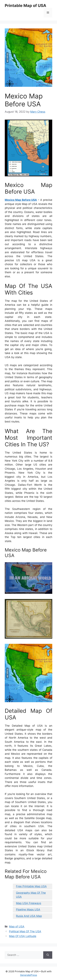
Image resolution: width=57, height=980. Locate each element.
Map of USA (16, 926)
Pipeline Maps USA (28, 909)
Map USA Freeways (28, 903)
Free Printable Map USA (31, 886)
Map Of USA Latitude (22, 936)
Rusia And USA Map (29, 916)
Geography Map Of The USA (31, 894)
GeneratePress (28, 975)
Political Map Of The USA (25, 931)
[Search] (47, 955)
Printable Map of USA (25, 5)
